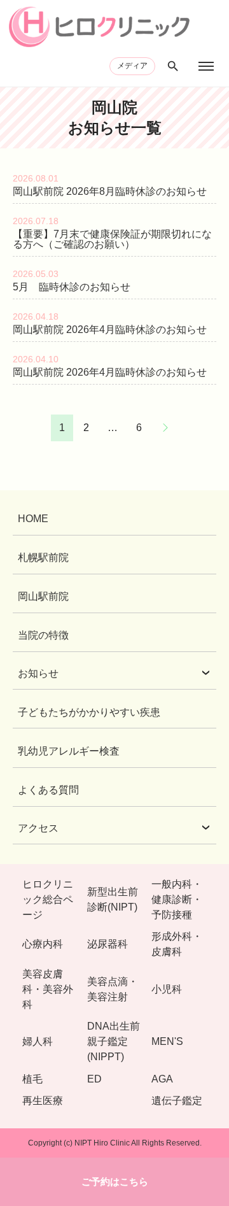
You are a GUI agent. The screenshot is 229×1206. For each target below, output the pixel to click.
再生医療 (42, 1100)
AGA (162, 1079)
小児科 (166, 989)
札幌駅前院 (43, 557)
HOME (33, 518)
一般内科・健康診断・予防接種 (176, 899)
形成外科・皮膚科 (176, 944)
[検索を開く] (173, 66)
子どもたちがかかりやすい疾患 (89, 712)
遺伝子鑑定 (176, 1100)
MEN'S (167, 1041)
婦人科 (37, 1041)
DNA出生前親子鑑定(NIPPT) (113, 1041)
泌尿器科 (107, 944)
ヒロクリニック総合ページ (47, 899)
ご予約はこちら (114, 1181)
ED (94, 1079)
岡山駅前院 (43, 596)
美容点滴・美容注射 (112, 989)
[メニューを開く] (206, 66)
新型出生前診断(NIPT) (112, 899)
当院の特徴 (43, 635)
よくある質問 (48, 789)
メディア (132, 65)
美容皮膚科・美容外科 (47, 989)
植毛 (32, 1079)
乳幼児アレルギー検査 (69, 751)
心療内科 (42, 944)
